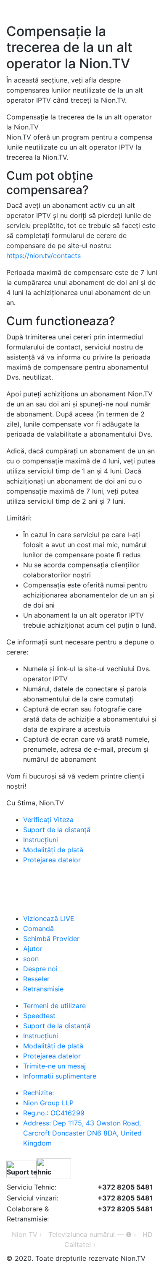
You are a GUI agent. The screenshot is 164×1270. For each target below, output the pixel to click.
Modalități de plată (53, 850)
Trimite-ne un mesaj (54, 1066)
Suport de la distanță (56, 829)
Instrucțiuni (40, 839)
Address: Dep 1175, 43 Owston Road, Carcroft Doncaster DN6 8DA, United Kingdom (82, 1133)
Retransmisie (43, 989)
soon (31, 958)
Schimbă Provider (51, 938)
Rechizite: (38, 1093)
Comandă (38, 928)
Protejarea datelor (52, 860)
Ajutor (32, 948)
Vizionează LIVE (48, 918)
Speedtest (39, 1015)
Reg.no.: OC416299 (54, 1113)
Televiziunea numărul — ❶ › (92, 1234)
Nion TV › (27, 1234)
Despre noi (40, 969)
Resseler (36, 979)
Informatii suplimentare (59, 1076)
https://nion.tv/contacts (43, 255)
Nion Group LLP (48, 1103)
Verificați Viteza (48, 819)
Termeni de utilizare (54, 1005)
